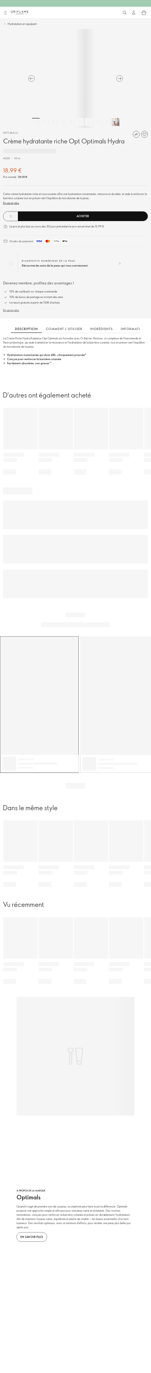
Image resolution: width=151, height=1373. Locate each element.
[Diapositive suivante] (119, 78)
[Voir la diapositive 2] (45, 122)
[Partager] (136, 134)
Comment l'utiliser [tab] (64, 329)
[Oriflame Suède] (19, 12)
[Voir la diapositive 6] (80, 122)
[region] (75, 78)
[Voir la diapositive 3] (53, 122)
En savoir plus (11, 203)
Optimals (10, 132)
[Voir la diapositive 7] (89, 122)
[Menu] (5, 12)
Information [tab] (133, 329)
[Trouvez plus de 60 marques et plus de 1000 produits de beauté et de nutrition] (125, 13)
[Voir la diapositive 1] (36, 122)
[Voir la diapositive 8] (98, 122)
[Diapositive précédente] (31, 78)
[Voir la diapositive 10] (115, 122)
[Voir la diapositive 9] (106, 122)
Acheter (82, 216)
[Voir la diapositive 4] (62, 122)
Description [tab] (26, 329)
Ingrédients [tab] (101, 329)
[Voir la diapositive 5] (71, 122)
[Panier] (144, 13)
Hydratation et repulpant (22, 24)
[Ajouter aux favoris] (144, 134)
